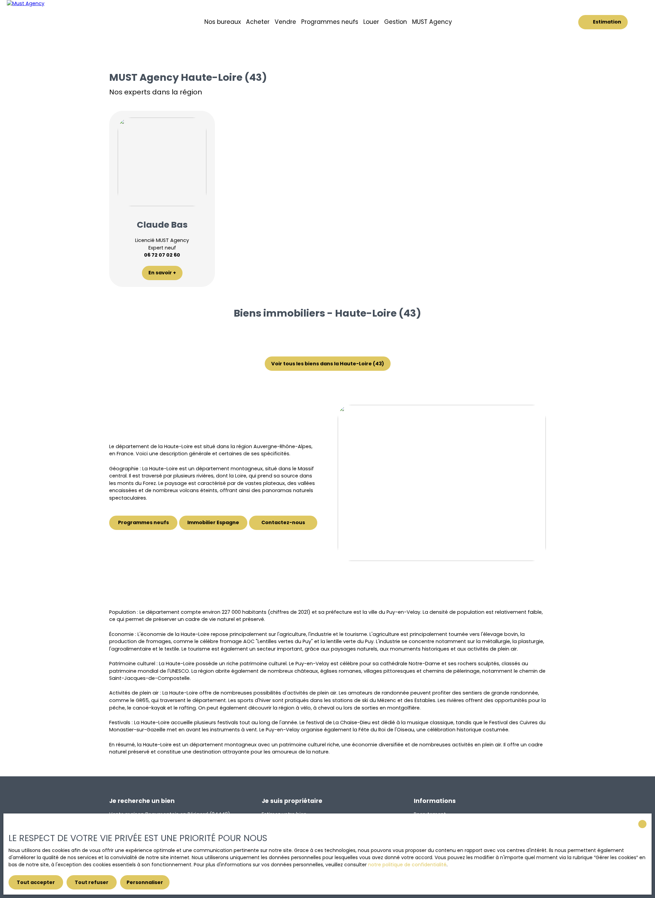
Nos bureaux (222, 22)
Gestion (395, 22)
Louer (371, 22)
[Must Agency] (49, 22)
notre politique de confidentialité (407, 864)
